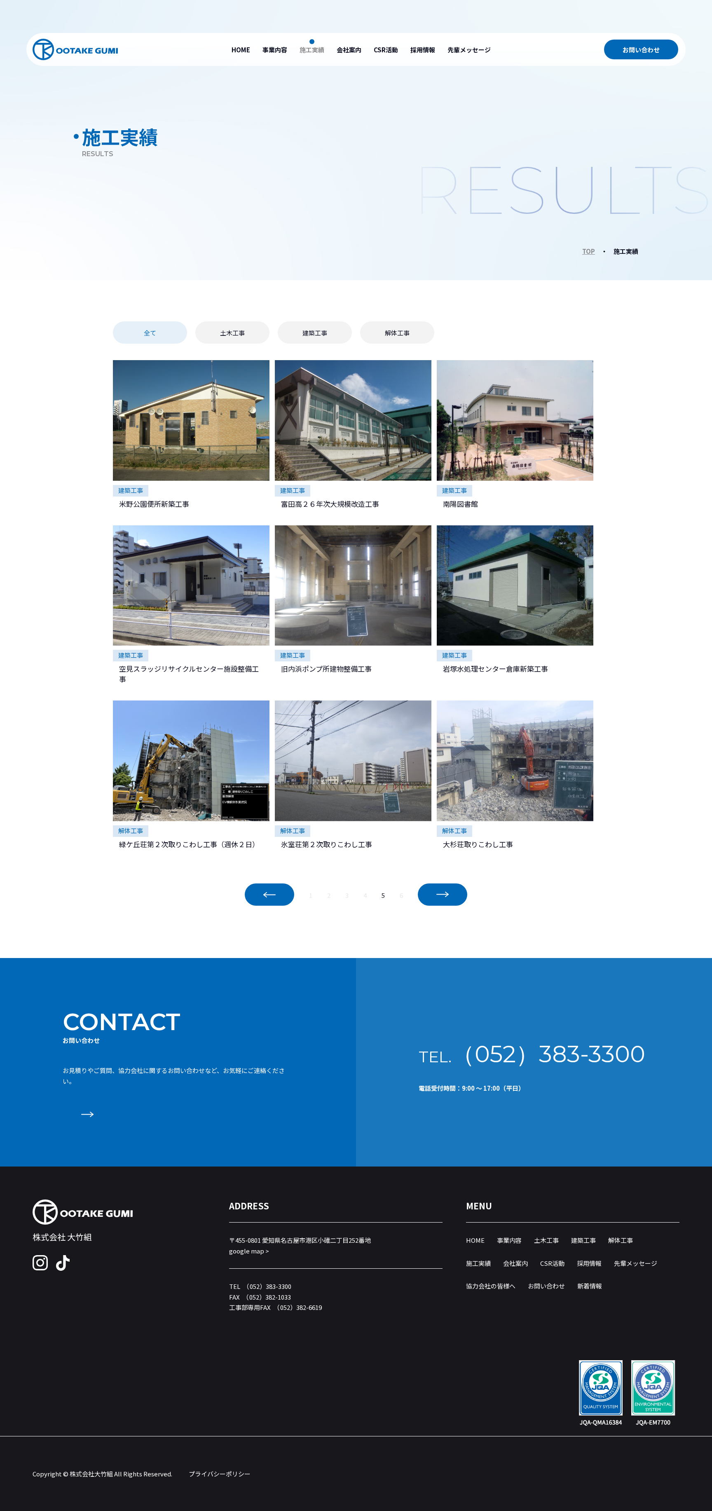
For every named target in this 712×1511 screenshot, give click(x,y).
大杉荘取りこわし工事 (478, 844)
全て (150, 332)
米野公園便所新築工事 (154, 504)
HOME (241, 49)
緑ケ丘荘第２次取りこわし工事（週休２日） (189, 844)
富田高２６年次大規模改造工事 (330, 504)
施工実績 (312, 49)
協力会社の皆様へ (490, 1285)
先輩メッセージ (469, 49)
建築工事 (314, 332)
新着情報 (589, 1285)
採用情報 (422, 49)
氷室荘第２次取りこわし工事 (326, 844)
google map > (249, 1250)
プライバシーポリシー (220, 1473)
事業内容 (274, 49)
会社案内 (349, 49)
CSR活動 (386, 49)
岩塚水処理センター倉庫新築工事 (495, 668)
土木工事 (232, 332)
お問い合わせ (641, 49)
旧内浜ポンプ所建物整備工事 (326, 668)
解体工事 (397, 332)
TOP (588, 251)
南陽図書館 (460, 504)
